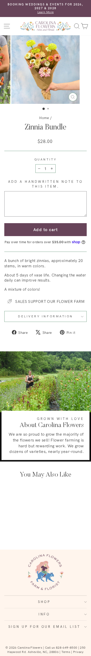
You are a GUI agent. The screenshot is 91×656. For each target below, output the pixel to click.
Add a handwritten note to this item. (45, 183)
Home (44, 118)
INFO (44, 614)
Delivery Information (45, 316)
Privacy (78, 652)
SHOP (44, 602)
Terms (65, 652)
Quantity (45, 159)
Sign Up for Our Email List (44, 627)
